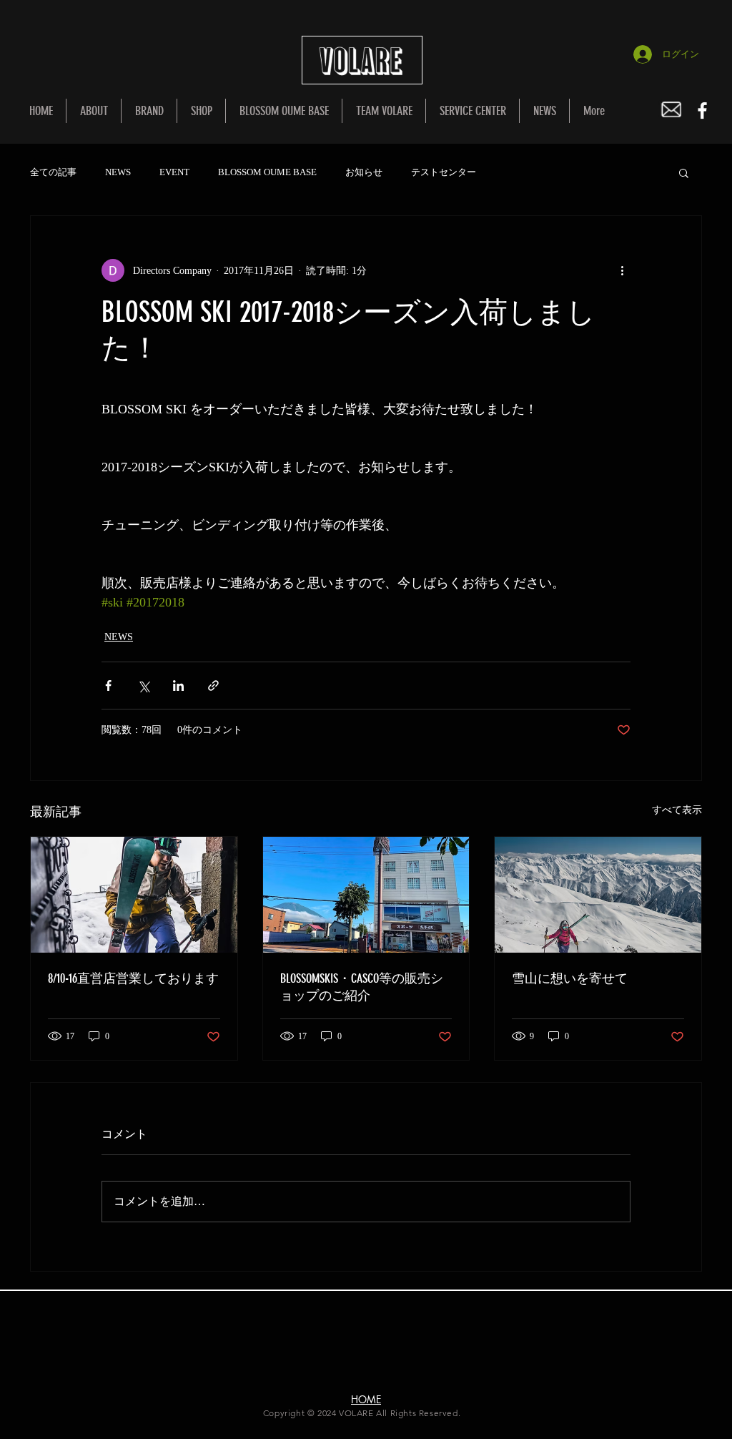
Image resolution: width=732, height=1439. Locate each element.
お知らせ (363, 172)
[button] (684, 172)
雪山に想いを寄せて (570, 978)
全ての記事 (53, 172)
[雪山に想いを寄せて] (598, 895)
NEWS (118, 172)
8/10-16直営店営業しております (133, 978)
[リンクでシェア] (213, 685)
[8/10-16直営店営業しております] (134, 895)
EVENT (174, 172)
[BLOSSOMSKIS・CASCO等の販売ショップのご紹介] (366, 895)
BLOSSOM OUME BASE (267, 172)
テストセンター (443, 172)
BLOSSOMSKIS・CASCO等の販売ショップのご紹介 (361, 987)
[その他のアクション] (621, 270)
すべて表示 (677, 810)
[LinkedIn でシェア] (178, 685)
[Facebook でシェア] (108, 685)
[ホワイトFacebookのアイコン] (702, 110)
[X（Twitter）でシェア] (143, 685)
